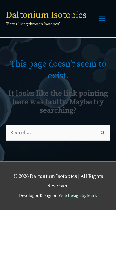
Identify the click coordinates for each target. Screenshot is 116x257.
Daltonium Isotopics (46, 15)
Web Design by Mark (78, 195)
